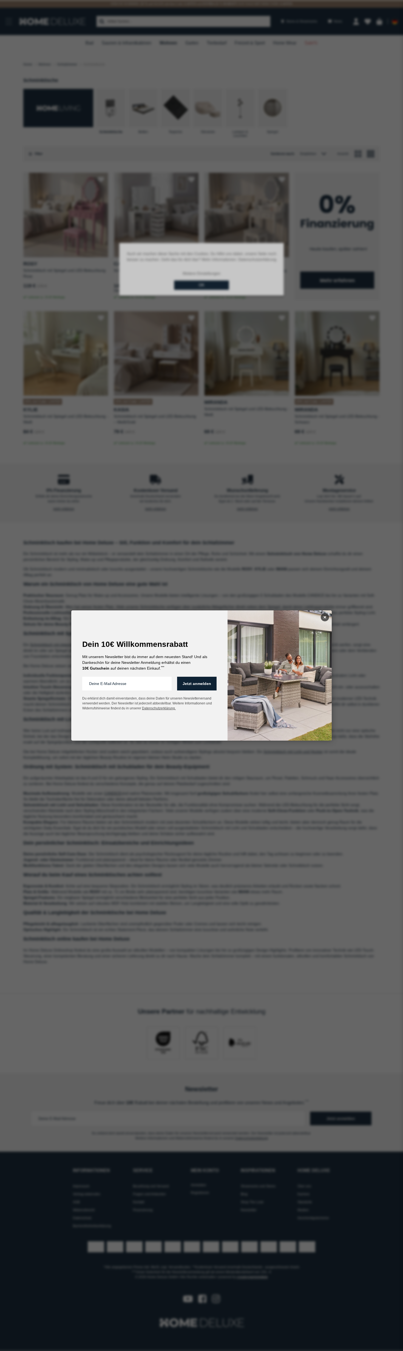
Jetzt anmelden (197, 683)
